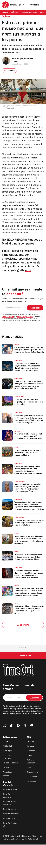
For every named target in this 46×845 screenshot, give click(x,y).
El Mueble (31, 751)
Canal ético (7, 768)
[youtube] (31, 725)
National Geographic (31, 761)
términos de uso (8, 317)
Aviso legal (7, 751)
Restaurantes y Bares (29, 12)
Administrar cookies (8, 773)
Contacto (6, 742)
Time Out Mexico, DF (10, 824)
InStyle (30, 756)
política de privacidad (25, 317)
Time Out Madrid (10, 790)
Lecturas (30, 742)
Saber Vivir (31, 782)
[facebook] (18, 725)
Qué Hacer (15, 12)
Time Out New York (11, 814)
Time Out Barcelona (7, 795)
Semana (30, 746)
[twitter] (25, 725)
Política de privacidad (7, 757)
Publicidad (7, 746)
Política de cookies (10, 763)
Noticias (5, 12)
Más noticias (23, 625)
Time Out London (10, 809)
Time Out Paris (9, 819)
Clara (29, 768)
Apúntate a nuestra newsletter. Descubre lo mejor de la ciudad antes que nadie (22, 300)
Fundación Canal (28, 226)
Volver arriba (25, 656)
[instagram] (4, 725)
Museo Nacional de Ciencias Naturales (22, 127)
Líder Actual (32, 777)
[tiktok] (11, 725)
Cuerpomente (32, 772)
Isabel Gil (29, 59)
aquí (28, 270)
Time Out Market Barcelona (10, 803)
